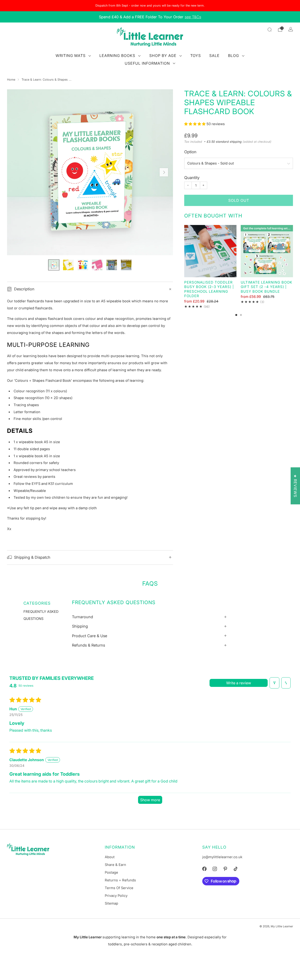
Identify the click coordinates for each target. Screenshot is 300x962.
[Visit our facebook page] (204, 869)
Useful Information (147, 63)
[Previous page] (184, 251)
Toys (195, 55)
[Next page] (293, 251)
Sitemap (111, 903)
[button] (195, 124)
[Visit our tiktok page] (235, 869)
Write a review (238, 683)
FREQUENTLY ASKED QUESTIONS (41, 615)
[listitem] (150, 5)
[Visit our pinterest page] (225, 869)
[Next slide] (164, 172)
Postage (111, 872)
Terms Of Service (119, 888)
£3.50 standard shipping (224, 141)
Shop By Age (162, 55)
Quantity (191, 177)
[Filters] (274, 683)
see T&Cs (193, 17)
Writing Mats (71, 55)
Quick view (210, 268)
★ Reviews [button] (295, 485)
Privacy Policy (116, 896)
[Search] (269, 29)
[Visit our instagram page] (215, 869)
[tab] (236, 315)
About (110, 857)
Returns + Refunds (120, 880)
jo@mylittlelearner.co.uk (222, 857)
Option (190, 152)
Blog (233, 55)
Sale (214, 55)
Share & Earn (115, 865)
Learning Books (117, 55)
